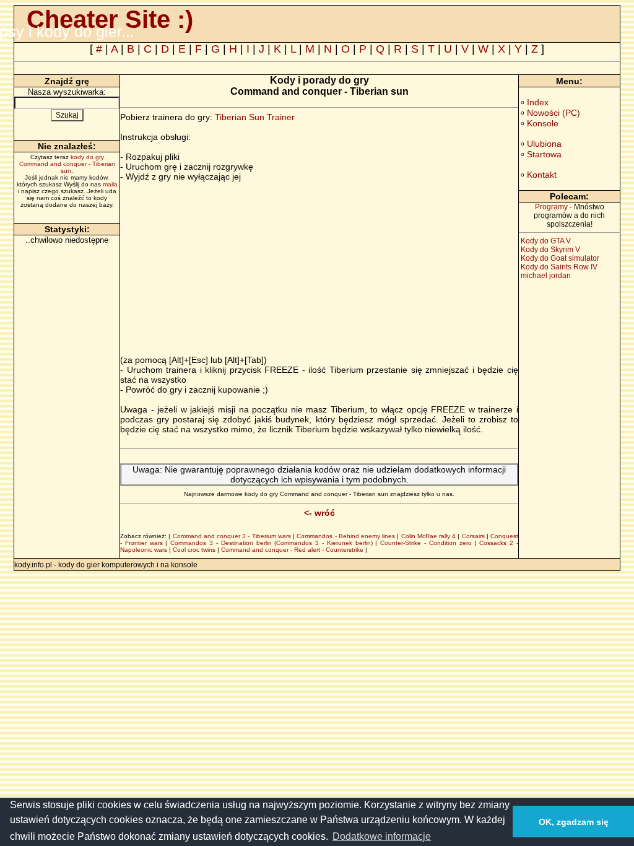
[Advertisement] (224, 268)
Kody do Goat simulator (560, 258)
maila (110, 184)
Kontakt (542, 175)
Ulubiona (544, 144)
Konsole (542, 123)
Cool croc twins (194, 549)
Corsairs (473, 536)
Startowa (544, 154)
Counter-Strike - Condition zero (425, 542)
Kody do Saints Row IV (559, 267)
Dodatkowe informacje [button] (381, 836)
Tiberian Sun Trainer (255, 117)
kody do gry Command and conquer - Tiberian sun (67, 164)
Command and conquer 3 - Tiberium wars (232, 536)
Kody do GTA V (546, 241)
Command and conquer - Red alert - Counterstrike (292, 549)
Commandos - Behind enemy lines (346, 536)
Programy (551, 207)
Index (538, 102)
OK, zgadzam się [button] (574, 822)
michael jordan (546, 275)
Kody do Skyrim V (550, 249)
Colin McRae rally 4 (428, 536)
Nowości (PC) (553, 113)
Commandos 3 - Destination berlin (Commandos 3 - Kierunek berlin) (271, 542)
